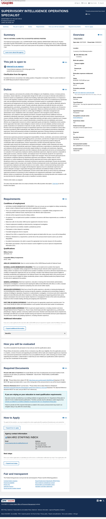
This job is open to (18, 26)
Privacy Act (7, 484)
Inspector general (25, 513)
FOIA (19, 513)
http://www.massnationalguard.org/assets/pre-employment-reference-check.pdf (25, 387)
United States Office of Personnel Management (22, 504)
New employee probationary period (45, 482)
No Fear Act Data (35, 513)
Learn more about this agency (14, 52)
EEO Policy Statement (7, 509)
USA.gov (75, 513)
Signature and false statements (43, 486)
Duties (30, 26)
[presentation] (87, 56)
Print (88, 14)
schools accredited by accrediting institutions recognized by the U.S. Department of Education (30, 401)
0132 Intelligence (78, 117)
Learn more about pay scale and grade (84, 92)
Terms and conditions (67, 513)
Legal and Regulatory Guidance (57, 509)
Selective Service (8, 486)
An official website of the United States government (14, 0)
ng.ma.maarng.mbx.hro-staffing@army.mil (16, 443)
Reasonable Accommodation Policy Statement (25, 509)
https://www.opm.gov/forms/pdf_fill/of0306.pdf (41, 380)
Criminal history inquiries (10, 481)
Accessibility (14, 513)
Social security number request (12, 488)
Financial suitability (9, 482)
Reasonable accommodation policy (45, 484)
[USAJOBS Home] (7, 3)
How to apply (89, 26)
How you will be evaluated (56, 26)
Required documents (75, 26)
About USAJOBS (5, 513)
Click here (55, 183)
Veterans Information (43, 509)
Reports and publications (54, 513)
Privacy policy (44, 513)
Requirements (40, 26)
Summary (6, 26)
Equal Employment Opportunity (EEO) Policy (47, 481)
